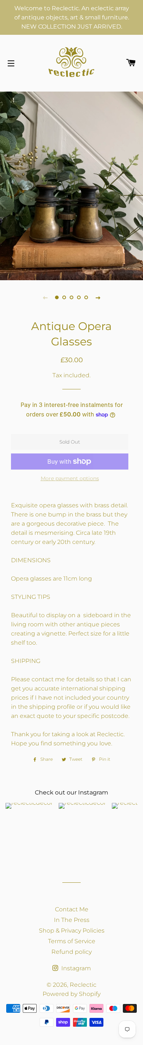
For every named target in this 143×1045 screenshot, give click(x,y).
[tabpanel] (71, 185)
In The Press (71, 919)
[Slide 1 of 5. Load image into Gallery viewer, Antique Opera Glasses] (56, 297)
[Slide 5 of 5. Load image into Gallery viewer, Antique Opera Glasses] (86, 297)
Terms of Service (71, 941)
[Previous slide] (45, 297)
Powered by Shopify (71, 993)
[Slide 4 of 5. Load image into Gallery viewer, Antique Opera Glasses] (78, 297)
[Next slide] (98, 297)
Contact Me (71, 909)
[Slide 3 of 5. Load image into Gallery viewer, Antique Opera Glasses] (71, 297)
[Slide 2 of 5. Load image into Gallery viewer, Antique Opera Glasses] (64, 297)
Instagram (75, 968)
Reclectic (83, 984)
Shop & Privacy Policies (71, 930)
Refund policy (71, 951)
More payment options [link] (70, 478)
